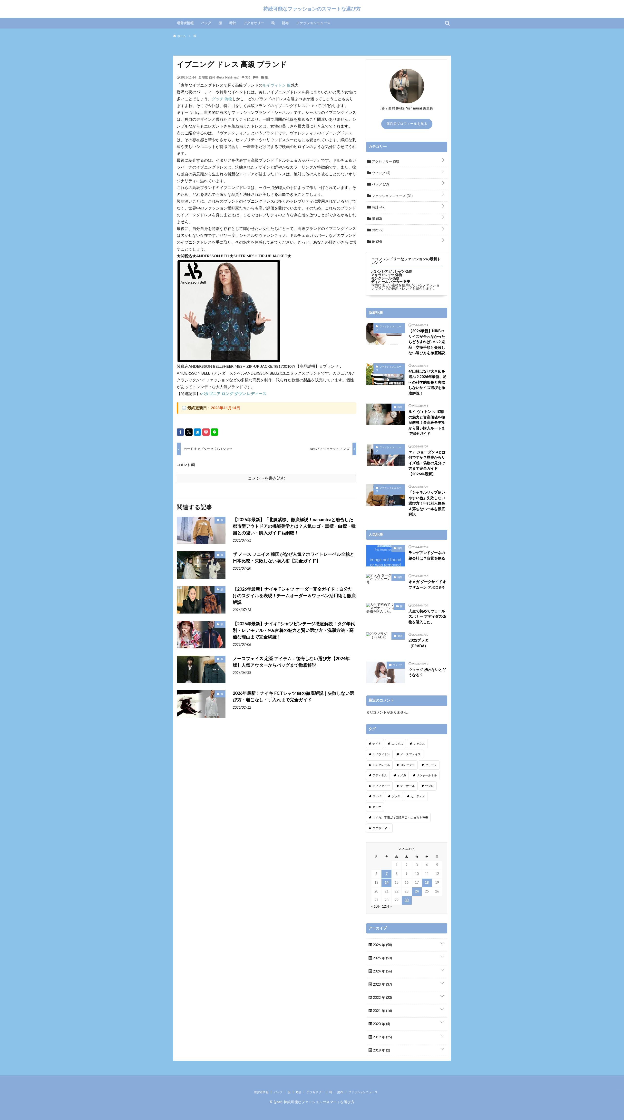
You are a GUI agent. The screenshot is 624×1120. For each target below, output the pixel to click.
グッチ (395, 796)
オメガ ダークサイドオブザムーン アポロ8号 (427, 584)
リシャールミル (426, 775)
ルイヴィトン (381, 754)
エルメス (397, 743)
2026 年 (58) (382, 945)
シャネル (419, 743)
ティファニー (381, 785)
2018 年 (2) (381, 1050)
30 (407, 900)
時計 (232, 23)
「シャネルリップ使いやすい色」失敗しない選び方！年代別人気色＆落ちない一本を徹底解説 (427, 503)
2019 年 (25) (382, 1037)
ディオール (407, 785)
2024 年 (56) (382, 971)
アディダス (379, 775)
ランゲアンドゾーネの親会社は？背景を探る (427, 555)
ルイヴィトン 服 (277, 85)
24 (417, 891)
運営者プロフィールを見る (406, 124)
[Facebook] (180, 432)
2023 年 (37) (382, 984)
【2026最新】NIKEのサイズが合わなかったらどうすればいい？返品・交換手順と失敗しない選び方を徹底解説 (427, 342)
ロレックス (407, 764)
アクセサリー (254, 23)
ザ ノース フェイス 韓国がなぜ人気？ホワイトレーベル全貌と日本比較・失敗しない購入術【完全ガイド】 (293, 557)
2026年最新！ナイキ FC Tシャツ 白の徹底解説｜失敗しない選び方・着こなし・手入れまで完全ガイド (293, 696)
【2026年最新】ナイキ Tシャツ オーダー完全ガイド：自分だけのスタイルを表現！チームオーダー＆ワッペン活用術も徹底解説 (294, 596)
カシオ (376, 806)
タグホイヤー (381, 828)
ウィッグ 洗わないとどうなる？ (427, 672)
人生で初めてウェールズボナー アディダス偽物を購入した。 (427, 616)
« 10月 (376, 906)
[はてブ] (197, 432)
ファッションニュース (313, 23)
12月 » (387, 906)
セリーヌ (431, 764)
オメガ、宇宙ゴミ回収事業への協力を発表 (400, 817)
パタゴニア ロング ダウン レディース (233, 394)
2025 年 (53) (382, 958)
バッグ (206, 23)
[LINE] (214, 432)
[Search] (447, 23)
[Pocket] (206, 432)
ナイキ (376, 743)
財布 (285, 23)
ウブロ (429, 785)
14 (387, 882)
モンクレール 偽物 (385, 278)
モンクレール (381, 764)
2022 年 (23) (382, 998)
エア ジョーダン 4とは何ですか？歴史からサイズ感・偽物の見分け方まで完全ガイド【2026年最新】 (427, 463)
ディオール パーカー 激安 (390, 282)
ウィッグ (380, 173)
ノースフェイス (410, 754)
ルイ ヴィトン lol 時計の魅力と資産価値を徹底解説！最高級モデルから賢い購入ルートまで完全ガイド (427, 423)
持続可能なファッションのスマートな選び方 (312, 8)
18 (427, 882)
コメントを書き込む (266, 478)
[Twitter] (189, 432)
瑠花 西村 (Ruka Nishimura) (220, 77)
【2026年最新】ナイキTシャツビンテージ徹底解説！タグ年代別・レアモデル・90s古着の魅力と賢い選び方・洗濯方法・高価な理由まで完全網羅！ (294, 630)
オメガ (401, 775)
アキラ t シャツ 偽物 (386, 275)
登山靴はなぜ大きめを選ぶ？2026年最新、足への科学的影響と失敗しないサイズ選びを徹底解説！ (428, 382)
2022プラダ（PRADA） (418, 643)
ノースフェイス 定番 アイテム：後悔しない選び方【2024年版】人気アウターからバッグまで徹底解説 (291, 662)
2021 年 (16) (382, 1011)
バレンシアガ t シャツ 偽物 (391, 271)
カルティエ (417, 796)
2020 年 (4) (381, 1024)
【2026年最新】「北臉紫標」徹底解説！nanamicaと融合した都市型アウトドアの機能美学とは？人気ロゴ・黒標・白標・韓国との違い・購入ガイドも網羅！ (294, 526)
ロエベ (376, 796)
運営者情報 (185, 23)
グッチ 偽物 (222, 99)
